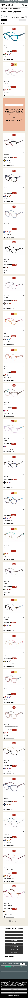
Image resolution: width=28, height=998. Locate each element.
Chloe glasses (14, 946)
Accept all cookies (14, 989)
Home (2, 8)
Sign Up (22, 963)
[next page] (18, 921)
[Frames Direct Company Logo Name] (10, 5)
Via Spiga (14, 943)
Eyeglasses (6, 8)
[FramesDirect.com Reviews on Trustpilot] (14, 967)
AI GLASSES (4, 16)
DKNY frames (14, 940)
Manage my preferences (14, 995)
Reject (14, 992)
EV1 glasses (14, 952)
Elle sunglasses (14, 949)
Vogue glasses (14, 935)
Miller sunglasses (14, 932)
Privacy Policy (17, 984)
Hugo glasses (14, 938)
